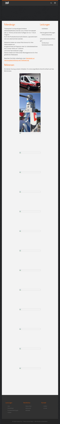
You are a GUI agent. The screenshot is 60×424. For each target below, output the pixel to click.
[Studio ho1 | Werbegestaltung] (7, 2)
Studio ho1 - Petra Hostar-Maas (25, 421)
